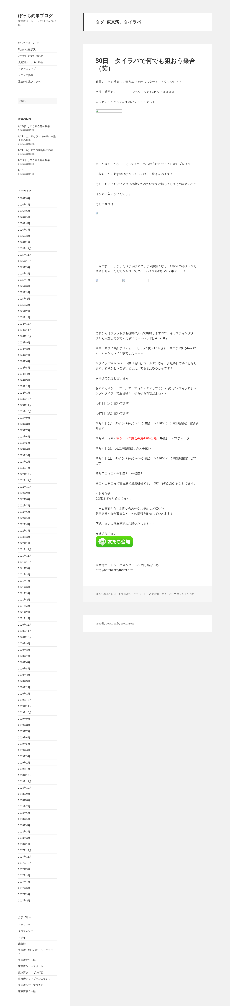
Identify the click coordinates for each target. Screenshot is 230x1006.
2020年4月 (24, 675)
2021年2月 (24, 612)
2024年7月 (24, 355)
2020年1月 (24, 693)
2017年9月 (24, 869)
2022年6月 (24, 512)
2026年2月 (24, 236)
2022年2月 (24, 537)
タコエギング (25, 931)
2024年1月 (24, 392)
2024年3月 (24, 380)
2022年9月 (24, 493)
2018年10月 (25, 787)
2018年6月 (24, 812)
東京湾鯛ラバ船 (27, 991)
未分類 (22, 943)
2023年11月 (25, 405)
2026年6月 (24, 211)
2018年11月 (25, 781)
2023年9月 (24, 417)
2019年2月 (24, 762)
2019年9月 (24, 718)
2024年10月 (25, 336)
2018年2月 (24, 838)
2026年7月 (24, 204)
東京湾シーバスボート (30, 966)
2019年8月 (24, 725)
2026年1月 (24, 242)
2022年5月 (24, 518)
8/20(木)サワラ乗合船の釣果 (34, 160)
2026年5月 (24, 217)
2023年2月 (24, 461)
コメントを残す (185, 594)
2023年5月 (24, 443)
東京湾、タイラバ (161, 594)
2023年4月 (24, 449)
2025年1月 (24, 317)
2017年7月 (24, 881)
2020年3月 (24, 681)
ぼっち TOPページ (28, 43)
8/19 (20, 170)
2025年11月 (25, 254)
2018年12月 (25, 775)
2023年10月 (25, 411)
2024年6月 (24, 361)
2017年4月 (24, 900)
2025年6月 (24, 286)
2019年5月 (24, 743)
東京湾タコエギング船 (30, 972)
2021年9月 (24, 568)
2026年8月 (24, 198)
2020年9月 (24, 643)
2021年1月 (24, 618)
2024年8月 (24, 348)
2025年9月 (24, 267)
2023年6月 (24, 436)
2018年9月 (24, 794)
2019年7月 (24, 731)
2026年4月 (24, 223)
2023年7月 (24, 430)
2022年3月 (24, 530)
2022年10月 (25, 486)
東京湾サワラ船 (27, 960)
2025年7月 (24, 280)
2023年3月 (24, 455)
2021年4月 (24, 599)
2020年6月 (24, 662)
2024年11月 (25, 330)
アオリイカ (24, 925)
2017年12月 (25, 850)
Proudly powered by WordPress (115, 623)
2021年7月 (24, 580)
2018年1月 (24, 844)
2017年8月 (24, 875)
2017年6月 (24, 888)
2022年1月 (24, 543)
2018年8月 (24, 800)
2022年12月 (25, 474)
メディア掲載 (25, 75)
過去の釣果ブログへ (29, 81)
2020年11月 (25, 631)
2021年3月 (24, 606)
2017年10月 (25, 863)
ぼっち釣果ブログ (35, 15)
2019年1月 (24, 769)
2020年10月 (25, 637)
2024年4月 (24, 374)
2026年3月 (24, 229)
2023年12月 (25, 399)
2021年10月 (25, 562)
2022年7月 (24, 505)
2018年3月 (24, 831)
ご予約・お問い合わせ (30, 56)
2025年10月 (25, 261)
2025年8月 (24, 273)
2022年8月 (24, 499)
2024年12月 (25, 323)
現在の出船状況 (27, 49)
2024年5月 (24, 367)
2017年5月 (24, 894)
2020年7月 (24, 656)
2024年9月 (24, 342)
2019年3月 (24, 756)
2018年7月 (24, 806)
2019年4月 (24, 750)
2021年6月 (24, 587)
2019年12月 (25, 700)
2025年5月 (24, 292)
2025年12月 (25, 248)
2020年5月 (24, 668)
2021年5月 (24, 593)
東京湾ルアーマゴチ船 (30, 985)
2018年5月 (24, 819)
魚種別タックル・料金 (30, 62)
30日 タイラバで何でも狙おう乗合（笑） (145, 64)
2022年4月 (24, 524)
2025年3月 (24, 305)
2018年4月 (24, 825)
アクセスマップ (27, 68)
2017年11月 (25, 856)
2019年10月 (25, 712)
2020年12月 (25, 624)
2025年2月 (24, 311)
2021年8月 (24, 574)
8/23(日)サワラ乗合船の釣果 (34, 126)
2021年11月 (25, 555)
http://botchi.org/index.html (115, 570)
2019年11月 (25, 706)
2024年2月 (24, 386)
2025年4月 (24, 298)
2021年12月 (25, 549)
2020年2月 (24, 687)
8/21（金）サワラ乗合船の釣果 (35, 150)
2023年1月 (24, 468)
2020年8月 (24, 649)
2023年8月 (24, 424)
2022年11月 (25, 480)
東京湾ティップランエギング (34, 978)
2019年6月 (24, 737)
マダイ (22, 937)
